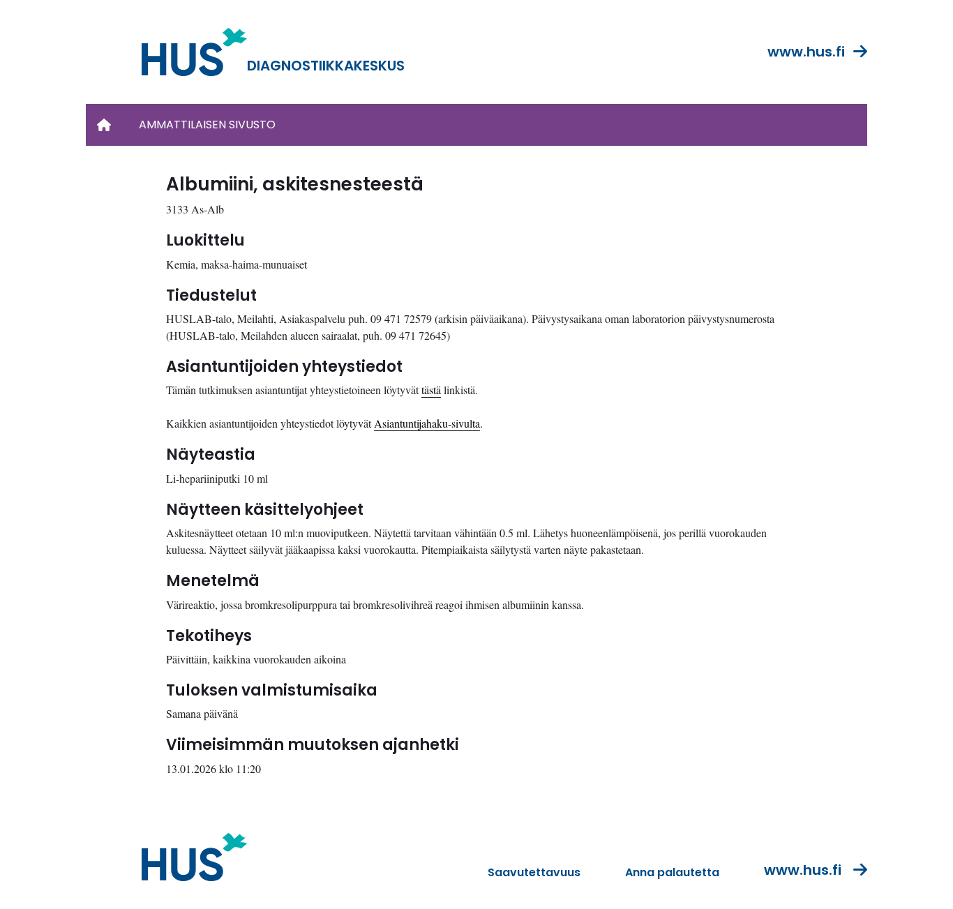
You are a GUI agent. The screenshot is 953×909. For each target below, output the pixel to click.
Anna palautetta (672, 872)
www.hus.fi (806, 51)
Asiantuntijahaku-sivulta (427, 423)
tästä (431, 389)
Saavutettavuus (534, 872)
